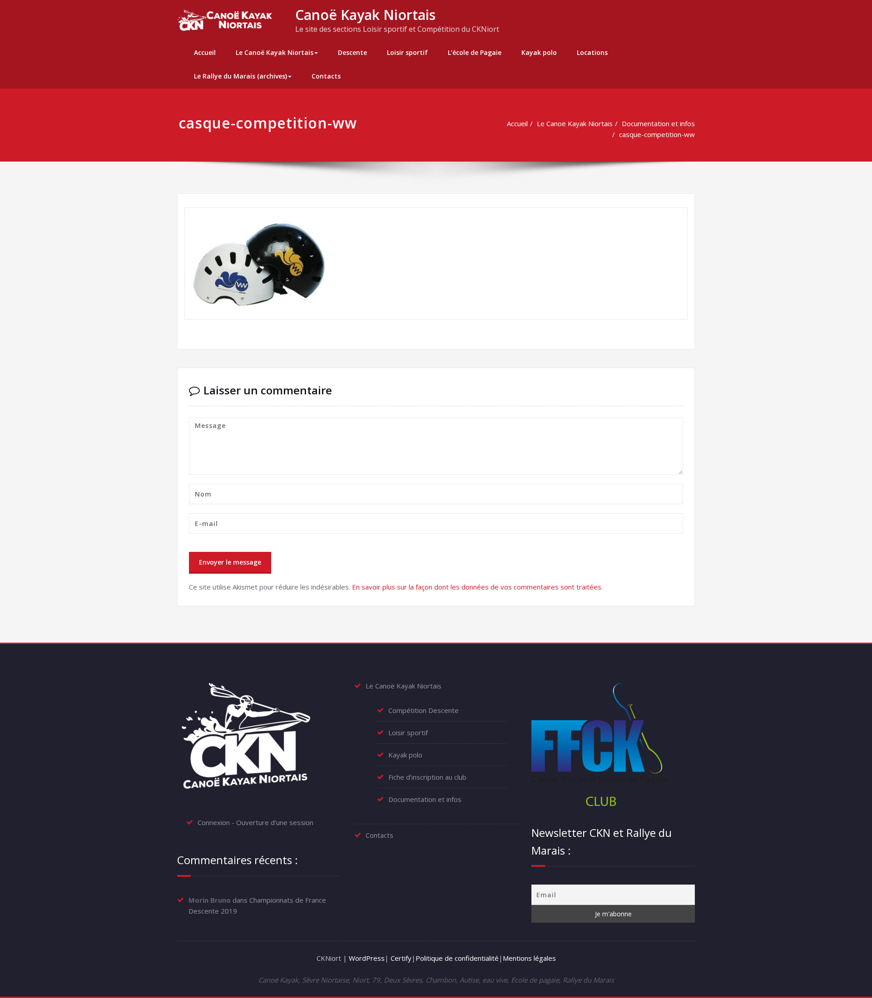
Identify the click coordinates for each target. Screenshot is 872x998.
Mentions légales (529, 958)
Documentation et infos (658, 123)
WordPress (367, 958)
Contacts (326, 76)
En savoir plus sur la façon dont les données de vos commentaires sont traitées (476, 586)
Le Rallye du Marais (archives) (240, 76)
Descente (352, 52)
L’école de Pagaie (474, 52)
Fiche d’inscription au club (427, 777)
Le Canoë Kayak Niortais (274, 52)
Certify (401, 958)
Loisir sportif (407, 52)
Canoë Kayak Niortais (365, 14)
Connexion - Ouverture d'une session (255, 822)
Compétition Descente (423, 710)
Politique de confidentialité (457, 958)
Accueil (205, 52)
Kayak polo (539, 52)
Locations (592, 52)
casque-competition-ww (657, 134)
